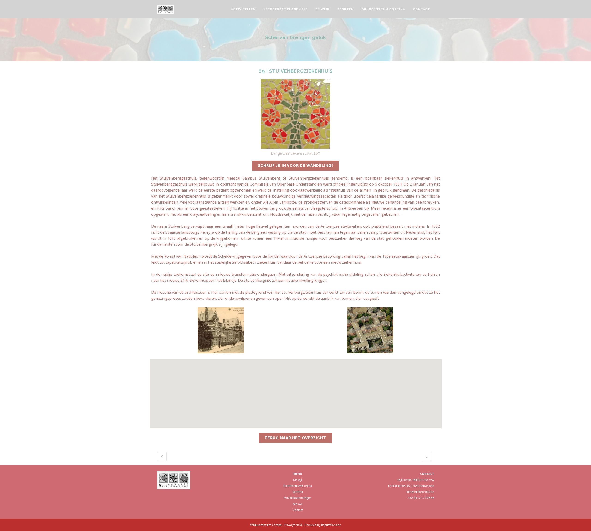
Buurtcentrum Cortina (297, 486)
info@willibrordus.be (420, 492)
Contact (298, 510)
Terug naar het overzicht (295, 438)
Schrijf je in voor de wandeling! (295, 165)
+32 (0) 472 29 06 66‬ (421, 498)
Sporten (297, 492)
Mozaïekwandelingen (297, 498)
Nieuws (297, 504)
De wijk (297, 480)
